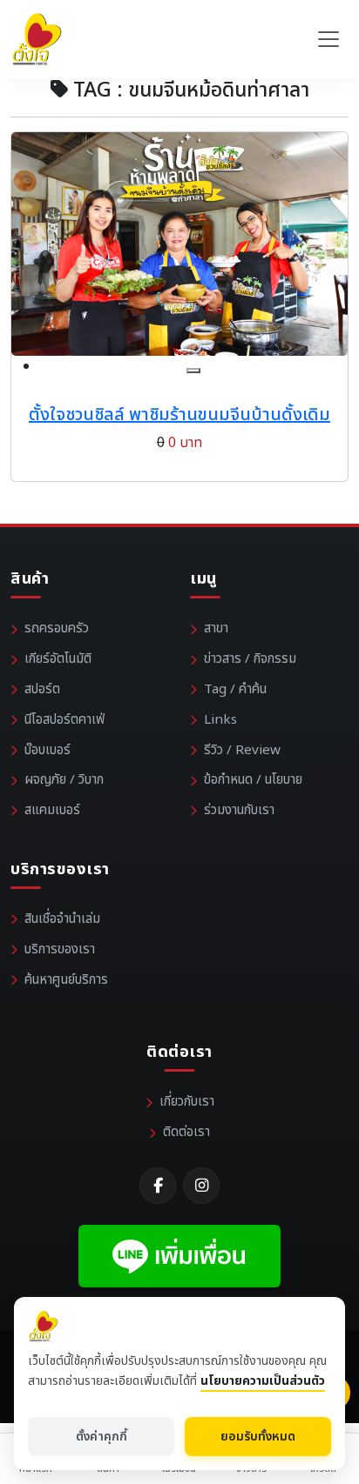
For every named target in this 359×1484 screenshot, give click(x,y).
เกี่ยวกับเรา (186, 1102)
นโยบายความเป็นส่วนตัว (262, 1381)
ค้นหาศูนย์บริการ (66, 980)
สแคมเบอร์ (52, 810)
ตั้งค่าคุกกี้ (101, 1436)
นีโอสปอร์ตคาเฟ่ (64, 720)
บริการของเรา (59, 949)
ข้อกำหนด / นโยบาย (253, 780)
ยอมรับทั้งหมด (257, 1436)
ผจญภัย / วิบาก (64, 780)
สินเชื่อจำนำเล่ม (62, 919)
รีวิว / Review (242, 750)
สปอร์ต (42, 689)
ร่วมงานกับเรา (239, 810)
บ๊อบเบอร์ (47, 750)
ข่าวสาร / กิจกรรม (250, 659)
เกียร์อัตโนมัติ (57, 659)
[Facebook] (157, 1185)
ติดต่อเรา (186, 1132)
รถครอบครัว (56, 628)
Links (220, 720)
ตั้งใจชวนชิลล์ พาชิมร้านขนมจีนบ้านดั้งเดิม (179, 415)
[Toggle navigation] (328, 39)
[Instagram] (201, 1185)
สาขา (216, 628)
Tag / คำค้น (235, 689)
